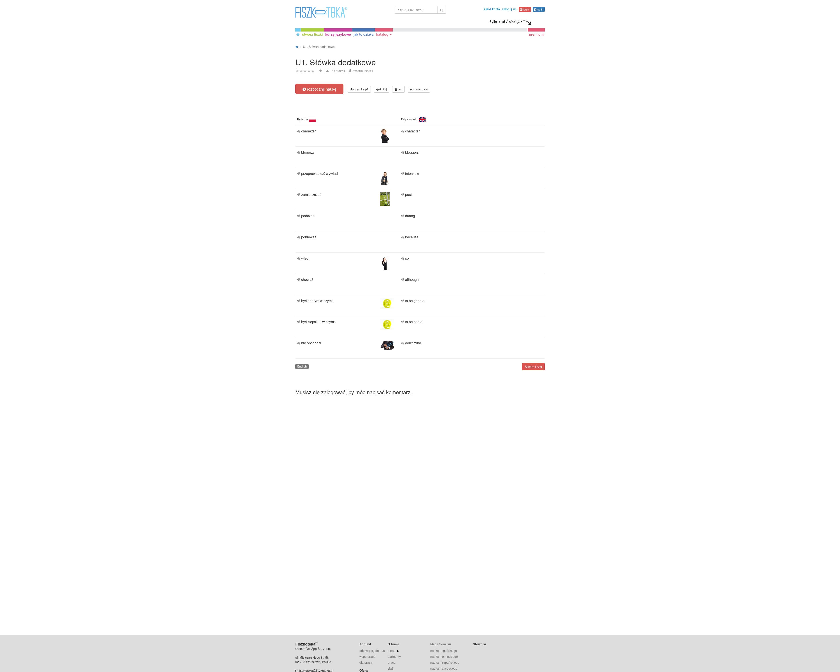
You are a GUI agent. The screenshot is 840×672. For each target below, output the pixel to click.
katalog (382, 34)
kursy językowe (338, 34)
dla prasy (365, 662)
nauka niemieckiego (444, 656)
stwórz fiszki (312, 34)
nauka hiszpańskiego (444, 662)
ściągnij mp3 (360, 89)
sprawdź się (420, 89)
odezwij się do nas (372, 650)
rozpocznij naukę (321, 89)
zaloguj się (509, 9)
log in (526, 9)
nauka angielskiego (443, 650)
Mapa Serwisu (440, 644)
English (302, 366)
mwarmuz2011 (363, 71)
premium (536, 34)
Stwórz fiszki (533, 366)
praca (392, 662)
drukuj (383, 89)
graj (399, 89)
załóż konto (492, 9)
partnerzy (394, 656)
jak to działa (364, 34)
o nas (391, 650)
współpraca (367, 656)
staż (390, 668)
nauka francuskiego (443, 668)
